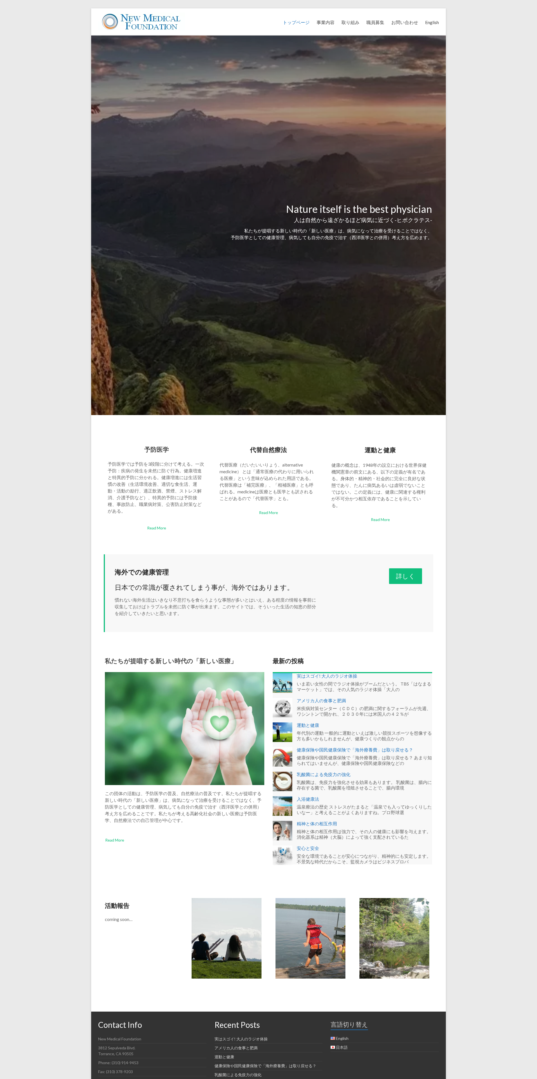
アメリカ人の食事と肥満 (321, 700)
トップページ (296, 22)
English (432, 22)
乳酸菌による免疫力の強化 (323, 774)
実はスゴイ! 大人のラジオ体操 (327, 676)
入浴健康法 (308, 799)
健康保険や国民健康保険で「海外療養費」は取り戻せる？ (355, 749)
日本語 (342, 1047)
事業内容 (326, 22)
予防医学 (156, 449)
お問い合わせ (404, 22)
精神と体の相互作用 (317, 823)
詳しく (405, 576)
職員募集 (375, 22)
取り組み (350, 22)
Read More (156, 528)
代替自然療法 (268, 449)
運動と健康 (380, 450)
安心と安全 (308, 848)
